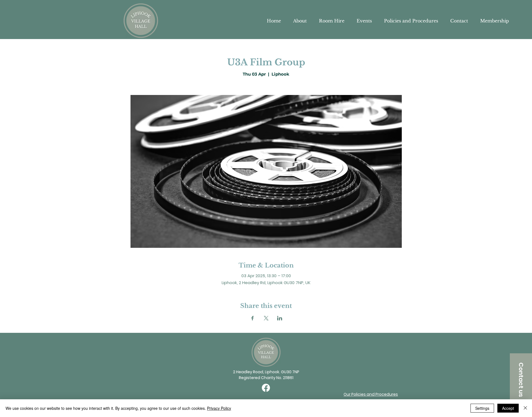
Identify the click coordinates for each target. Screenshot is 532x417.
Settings (482, 408)
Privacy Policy (219, 408)
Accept (508, 408)
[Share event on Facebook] (252, 318)
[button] (521, 379)
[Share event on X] (266, 318)
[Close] (525, 408)
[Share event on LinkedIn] (279, 318)
